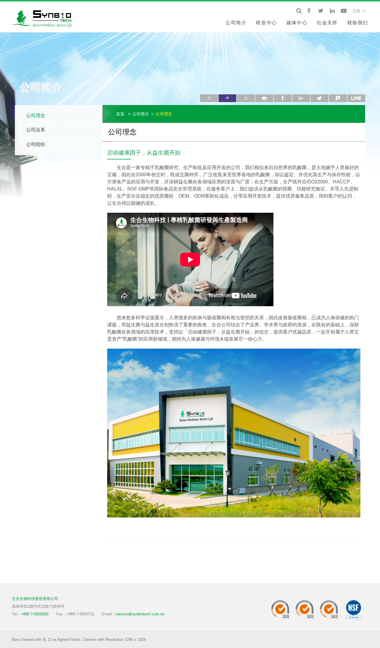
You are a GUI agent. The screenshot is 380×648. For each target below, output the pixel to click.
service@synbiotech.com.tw (139, 614)
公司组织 (35, 144)
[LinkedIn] (332, 11)
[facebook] (309, 11)
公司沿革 (35, 129)
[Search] (299, 11)
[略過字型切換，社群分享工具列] (202, 92)
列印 (264, 98)
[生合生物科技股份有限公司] (44, 17)
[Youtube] (343, 11)
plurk (338, 98)
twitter (319, 98)
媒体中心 (296, 22)
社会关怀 (327, 22)
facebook (283, 98)
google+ (301, 98)
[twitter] (320, 11)
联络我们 (357, 22)
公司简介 (236, 22)
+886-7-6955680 (34, 614)
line (356, 98)
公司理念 (35, 115)
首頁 (120, 114)
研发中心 (266, 22)
